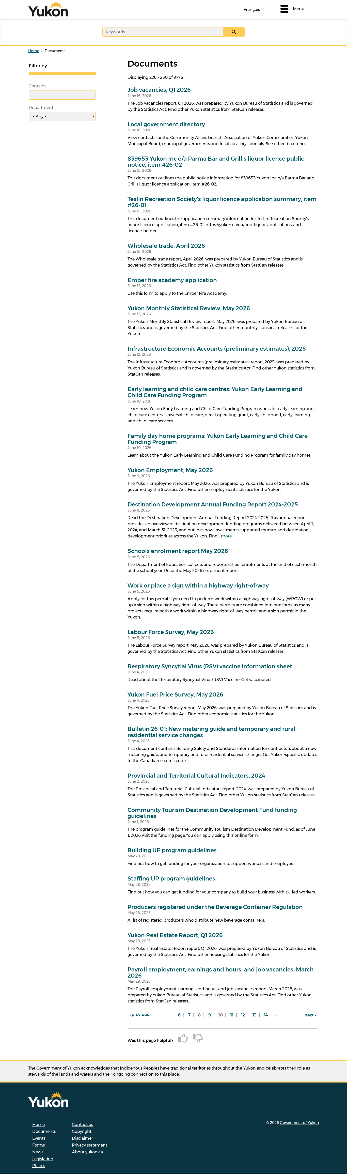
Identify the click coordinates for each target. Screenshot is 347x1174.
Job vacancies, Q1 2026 (159, 90)
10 (221, 1017)
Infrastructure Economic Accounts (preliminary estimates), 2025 (217, 349)
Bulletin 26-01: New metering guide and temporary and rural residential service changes (211, 732)
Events (38, 1138)
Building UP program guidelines (172, 850)
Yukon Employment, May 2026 (170, 470)
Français (252, 9)
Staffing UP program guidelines (171, 879)
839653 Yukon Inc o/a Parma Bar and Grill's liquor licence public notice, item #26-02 (216, 162)
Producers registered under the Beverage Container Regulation (215, 907)
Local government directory (166, 124)
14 (267, 1015)
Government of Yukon (299, 1122)
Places (38, 1165)
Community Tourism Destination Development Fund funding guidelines (212, 813)
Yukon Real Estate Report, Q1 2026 (175, 935)
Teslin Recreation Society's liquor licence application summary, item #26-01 (222, 202)
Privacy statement (89, 1145)
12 (244, 1015)
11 (233, 1015)
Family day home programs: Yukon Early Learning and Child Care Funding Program (218, 439)
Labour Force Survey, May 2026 (171, 632)
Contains (37, 86)
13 (256, 1015)
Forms (38, 1145)
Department (41, 107)
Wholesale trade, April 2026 (166, 246)
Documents (44, 1131)
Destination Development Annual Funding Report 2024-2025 (213, 505)
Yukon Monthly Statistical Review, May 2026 (189, 308)
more (226, 536)
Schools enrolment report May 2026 (178, 551)
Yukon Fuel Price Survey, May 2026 (175, 695)
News (37, 1152)
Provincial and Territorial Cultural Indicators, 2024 (196, 776)
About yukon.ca (87, 1152)
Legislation (42, 1158)
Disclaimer (82, 1138)
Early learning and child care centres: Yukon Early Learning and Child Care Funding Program (215, 392)
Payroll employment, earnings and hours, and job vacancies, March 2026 (221, 973)
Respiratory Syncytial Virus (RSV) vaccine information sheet (210, 666)
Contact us (82, 1124)
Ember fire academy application (172, 280)
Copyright (81, 1131)
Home (33, 51)
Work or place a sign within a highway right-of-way (198, 586)
